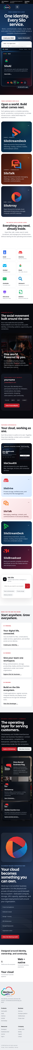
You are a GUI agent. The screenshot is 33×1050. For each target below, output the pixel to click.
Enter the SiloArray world (10, 937)
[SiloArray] (25, 82)
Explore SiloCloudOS (24, 38)
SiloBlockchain (21, 1016)
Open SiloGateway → (9, 798)
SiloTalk (3, 1018)
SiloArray (20, 1011)
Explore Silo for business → (12, 674)
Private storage (20, 591)
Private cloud (21, 1018)
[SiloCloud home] (7, 7)
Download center (5, 1031)
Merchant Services (24, 749)
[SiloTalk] (11, 82)
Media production (8, 595)
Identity (20, 1031)
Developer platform (22, 1013)
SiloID (2, 1013)
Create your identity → (11, 645)
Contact (20, 1036)
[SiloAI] (14, 82)
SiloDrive (3, 1016)
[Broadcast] (21, 82)
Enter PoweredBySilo (12, 405)
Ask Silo (3, 1034)
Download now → (27, 2)
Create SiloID (21, 1029)
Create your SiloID (8, 38)
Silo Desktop (4, 1020)
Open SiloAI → (8, 74)
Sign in (2, 1036)
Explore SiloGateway (9, 749)
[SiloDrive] (8, 82)
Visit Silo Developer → (10, 704)
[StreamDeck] (18, 82)
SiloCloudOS (4, 1011)
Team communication (9, 591)
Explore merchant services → (11, 817)
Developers (4, 1029)
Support (20, 1034)
